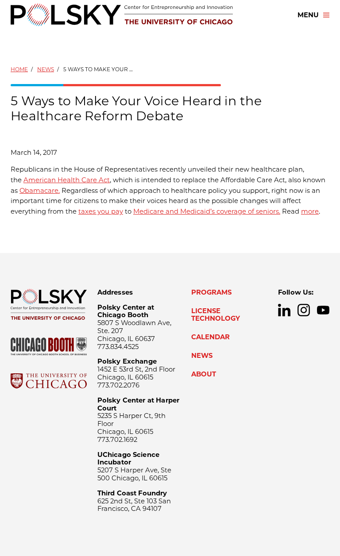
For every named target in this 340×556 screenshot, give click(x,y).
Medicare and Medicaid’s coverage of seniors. (206, 211)
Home (19, 69)
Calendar (210, 337)
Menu (308, 15)
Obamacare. (39, 191)
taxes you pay (100, 211)
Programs (211, 292)
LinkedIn (284, 310)
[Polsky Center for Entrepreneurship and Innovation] (122, 15)
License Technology (215, 315)
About (203, 374)
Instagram (304, 310)
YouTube (323, 310)
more (310, 211)
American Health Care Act (66, 180)
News (45, 69)
